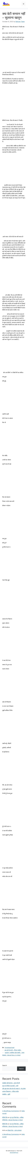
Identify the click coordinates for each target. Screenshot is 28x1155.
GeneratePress (14, 1152)
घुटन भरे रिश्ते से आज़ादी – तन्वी (10, 1086)
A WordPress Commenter (10, 1111)
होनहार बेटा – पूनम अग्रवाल (14, 1130)
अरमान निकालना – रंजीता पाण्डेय (10, 1091)
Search (4, 1065)
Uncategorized (9, 1047)
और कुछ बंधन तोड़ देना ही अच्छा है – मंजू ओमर (14, 1088)
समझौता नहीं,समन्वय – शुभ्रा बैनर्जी (11, 1083)
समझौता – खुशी (6, 1094)
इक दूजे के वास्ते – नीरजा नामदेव (13, 1050)
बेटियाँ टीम (4, 1117)
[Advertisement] (14, 57)
